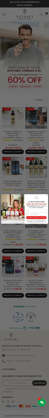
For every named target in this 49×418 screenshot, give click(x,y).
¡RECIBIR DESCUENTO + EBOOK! (36, 217)
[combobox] (28, 214)
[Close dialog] (46, 196)
